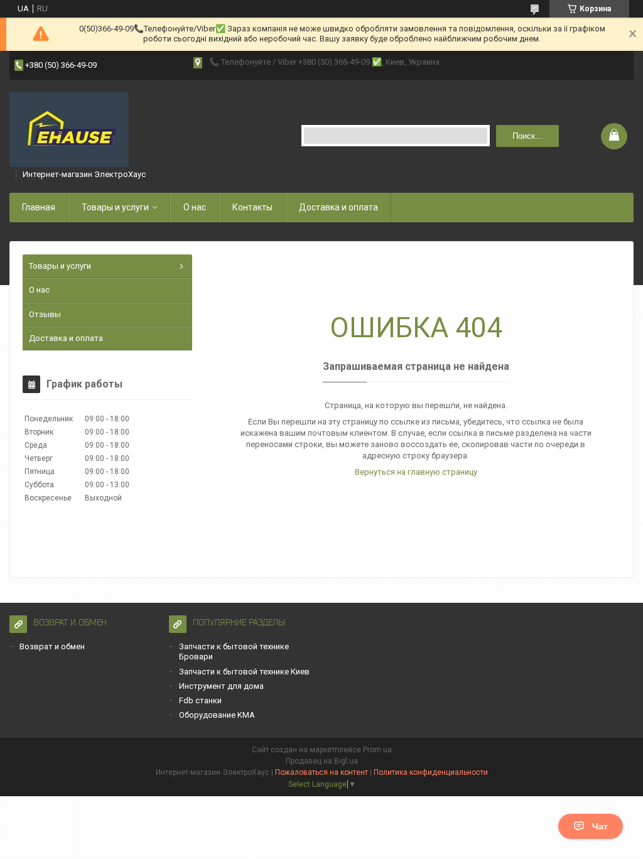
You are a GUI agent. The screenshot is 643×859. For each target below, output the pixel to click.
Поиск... (527, 136)
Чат (600, 826)
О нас (194, 207)
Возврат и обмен (52, 646)
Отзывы (45, 314)
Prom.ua (377, 749)
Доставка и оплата (338, 207)
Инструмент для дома (221, 686)
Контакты (252, 207)
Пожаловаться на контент (321, 772)
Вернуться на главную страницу (416, 472)
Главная (38, 207)
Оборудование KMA (217, 715)
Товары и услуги (115, 207)
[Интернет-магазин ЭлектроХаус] (69, 130)
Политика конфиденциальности (431, 772)
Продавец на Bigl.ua (322, 761)
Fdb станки (200, 700)
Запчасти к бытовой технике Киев (244, 671)
